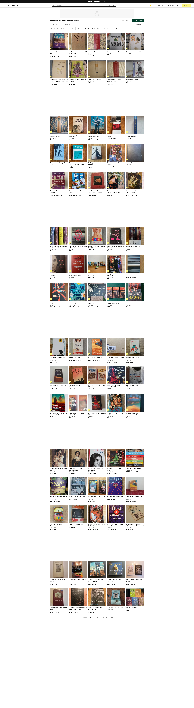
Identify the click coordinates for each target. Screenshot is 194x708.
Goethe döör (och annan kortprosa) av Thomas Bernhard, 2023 (77, 163)
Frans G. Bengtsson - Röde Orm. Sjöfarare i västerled (58, 135)
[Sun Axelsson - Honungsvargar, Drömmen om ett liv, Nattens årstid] (135, 514)
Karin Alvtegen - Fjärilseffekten (96, 357)
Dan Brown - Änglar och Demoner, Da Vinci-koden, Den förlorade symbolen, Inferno (58, 247)
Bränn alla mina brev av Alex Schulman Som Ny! (57, 274)
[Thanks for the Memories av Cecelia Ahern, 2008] (59, 180)
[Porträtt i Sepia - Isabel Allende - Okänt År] (59, 458)
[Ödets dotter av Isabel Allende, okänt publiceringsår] (78, 458)
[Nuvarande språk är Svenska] (150, 5)
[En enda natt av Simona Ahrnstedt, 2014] (97, 403)
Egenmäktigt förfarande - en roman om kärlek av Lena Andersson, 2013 (57, 358)
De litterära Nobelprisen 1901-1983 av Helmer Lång (78, 52)
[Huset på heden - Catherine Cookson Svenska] (135, 180)
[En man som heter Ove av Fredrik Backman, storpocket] (97, 125)
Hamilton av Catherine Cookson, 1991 (58, 52)
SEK (155, 5)
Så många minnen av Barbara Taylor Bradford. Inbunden (114, 191)
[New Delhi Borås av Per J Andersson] (59, 514)
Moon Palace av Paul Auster (133, 274)
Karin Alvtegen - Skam (74, 357)
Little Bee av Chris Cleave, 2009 (115, 607)
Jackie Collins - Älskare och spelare (135, 163)
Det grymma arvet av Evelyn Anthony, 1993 (114, 274)
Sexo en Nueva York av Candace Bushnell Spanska (115, 247)
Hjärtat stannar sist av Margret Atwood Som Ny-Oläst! (77, 274)
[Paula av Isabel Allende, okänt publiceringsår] (97, 458)
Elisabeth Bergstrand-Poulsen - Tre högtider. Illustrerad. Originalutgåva (59, 80)
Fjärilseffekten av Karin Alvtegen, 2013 (134, 497)
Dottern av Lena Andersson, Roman (133, 358)
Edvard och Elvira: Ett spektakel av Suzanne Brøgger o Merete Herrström (97, 191)
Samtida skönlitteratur (58, 24)
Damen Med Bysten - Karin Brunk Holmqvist (77, 80)
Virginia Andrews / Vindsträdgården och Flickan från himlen (97, 497)
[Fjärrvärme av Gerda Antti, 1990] (78, 486)
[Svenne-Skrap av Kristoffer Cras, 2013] (78, 569)
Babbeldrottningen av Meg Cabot (96, 246)
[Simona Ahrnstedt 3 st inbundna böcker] (116, 458)
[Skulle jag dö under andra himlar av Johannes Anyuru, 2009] (78, 597)
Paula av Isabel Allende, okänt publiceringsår (95, 469)
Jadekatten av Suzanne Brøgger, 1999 (58, 608)
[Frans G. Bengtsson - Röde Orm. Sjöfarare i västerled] (59, 125)
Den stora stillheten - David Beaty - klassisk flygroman (134, 135)
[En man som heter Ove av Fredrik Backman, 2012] (116, 347)
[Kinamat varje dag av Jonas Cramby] (78, 180)
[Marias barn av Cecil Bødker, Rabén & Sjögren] (97, 375)
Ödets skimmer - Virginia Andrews (115, 163)
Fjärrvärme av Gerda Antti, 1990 (77, 496)
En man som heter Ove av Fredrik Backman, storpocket (96, 135)
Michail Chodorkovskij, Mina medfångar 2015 (95, 608)
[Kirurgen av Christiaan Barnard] (116, 41)
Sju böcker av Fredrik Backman (96, 274)
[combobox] (81, 5)
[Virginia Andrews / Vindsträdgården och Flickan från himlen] (97, 486)
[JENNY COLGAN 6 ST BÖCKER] (135, 458)
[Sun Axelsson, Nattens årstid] (78, 514)
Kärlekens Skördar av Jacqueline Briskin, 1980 (96, 525)
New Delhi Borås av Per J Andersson (56, 525)
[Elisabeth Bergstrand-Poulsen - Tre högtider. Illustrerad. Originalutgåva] (59, 69)
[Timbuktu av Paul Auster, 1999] (59, 153)
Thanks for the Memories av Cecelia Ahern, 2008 (57, 191)
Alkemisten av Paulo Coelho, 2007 (58, 385)
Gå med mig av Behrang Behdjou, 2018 (58, 302)
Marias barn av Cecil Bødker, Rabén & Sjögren (97, 386)
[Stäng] (192, 1)
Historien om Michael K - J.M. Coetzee (76, 386)
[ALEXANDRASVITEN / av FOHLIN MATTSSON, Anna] (78, 403)
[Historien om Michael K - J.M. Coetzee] (78, 375)
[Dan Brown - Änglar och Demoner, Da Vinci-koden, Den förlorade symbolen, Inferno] (59, 236)
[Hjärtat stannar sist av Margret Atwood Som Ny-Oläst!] (78, 264)
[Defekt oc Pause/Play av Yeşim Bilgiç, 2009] (135, 569)
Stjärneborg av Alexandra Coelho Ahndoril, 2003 (58, 580)
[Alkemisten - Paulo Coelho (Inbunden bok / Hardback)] (135, 403)
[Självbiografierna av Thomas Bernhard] (97, 153)
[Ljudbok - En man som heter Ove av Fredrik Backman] (97, 569)
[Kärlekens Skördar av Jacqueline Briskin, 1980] (97, 514)
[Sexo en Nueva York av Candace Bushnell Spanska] (116, 236)
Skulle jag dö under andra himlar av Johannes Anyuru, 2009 (78, 608)
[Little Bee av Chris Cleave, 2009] (116, 597)
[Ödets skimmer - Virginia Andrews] (116, 153)
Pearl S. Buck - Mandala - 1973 (133, 51)
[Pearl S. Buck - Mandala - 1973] (135, 41)
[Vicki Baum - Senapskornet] (97, 41)
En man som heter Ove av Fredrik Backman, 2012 (115, 358)
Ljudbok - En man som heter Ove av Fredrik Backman (96, 580)
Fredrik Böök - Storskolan (94, 79)
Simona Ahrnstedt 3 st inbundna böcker (115, 469)
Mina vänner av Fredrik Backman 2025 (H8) (134, 302)
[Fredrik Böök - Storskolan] (97, 69)
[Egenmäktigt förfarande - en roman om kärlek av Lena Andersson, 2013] (59, 347)
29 (106, 617)
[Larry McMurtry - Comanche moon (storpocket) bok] (59, 403)
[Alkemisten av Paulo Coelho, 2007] (59, 375)
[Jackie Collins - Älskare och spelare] (135, 153)
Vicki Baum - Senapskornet (95, 51)
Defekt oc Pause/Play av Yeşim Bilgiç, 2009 (134, 580)
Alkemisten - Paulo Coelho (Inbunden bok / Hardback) (133, 414)
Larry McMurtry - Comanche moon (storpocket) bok (58, 414)
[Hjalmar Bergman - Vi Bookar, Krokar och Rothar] (116, 69)
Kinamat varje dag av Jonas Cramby (76, 191)
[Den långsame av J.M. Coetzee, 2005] (135, 375)
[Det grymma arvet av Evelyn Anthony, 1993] (116, 264)
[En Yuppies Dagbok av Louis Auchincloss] (78, 125)
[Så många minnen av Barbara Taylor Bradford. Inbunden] (116, 180)
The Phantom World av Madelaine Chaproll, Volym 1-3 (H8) (115, 302)
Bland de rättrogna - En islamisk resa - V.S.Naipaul (115, 525)
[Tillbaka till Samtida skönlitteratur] (51, 24)
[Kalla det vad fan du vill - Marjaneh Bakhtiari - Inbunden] (78, 236)
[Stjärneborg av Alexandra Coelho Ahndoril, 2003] (59, 569)
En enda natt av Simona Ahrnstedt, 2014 (97, 414)
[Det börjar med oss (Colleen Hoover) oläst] (78, 292)
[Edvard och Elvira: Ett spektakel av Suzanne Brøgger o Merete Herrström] (97, 180)
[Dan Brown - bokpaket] (135, 597)
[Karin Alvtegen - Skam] (78, 347)
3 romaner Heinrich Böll (113, 135)
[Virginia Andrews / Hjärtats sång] (116, 486)
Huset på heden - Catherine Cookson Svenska (133, 191)
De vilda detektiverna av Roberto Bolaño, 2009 (96, 302)
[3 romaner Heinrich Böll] (116, 125)
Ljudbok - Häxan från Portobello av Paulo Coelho (116, 580)
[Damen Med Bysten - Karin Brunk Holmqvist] (78, 69)
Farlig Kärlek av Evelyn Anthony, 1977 (115, 414)
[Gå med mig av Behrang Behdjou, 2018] (59, 292)
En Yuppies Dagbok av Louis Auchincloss (76, 135)
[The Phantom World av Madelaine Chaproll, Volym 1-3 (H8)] (116, 292)
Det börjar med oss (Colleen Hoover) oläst (76, 302)
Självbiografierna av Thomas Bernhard (95, 163)
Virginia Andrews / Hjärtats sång (115, 496)
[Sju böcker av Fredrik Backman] (97, 264)
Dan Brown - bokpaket (131, 607)
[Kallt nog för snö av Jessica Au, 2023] (135, 236)
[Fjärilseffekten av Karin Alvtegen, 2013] (135, 486)
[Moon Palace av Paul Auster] (135, 264)
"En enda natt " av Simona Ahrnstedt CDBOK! (113, 386)
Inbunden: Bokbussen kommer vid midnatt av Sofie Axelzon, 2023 (58, 497)
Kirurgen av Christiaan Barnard (114, 51)
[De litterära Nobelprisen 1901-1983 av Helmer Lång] (78, 41)
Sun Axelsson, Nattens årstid (76, 524)
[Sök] (109, 5)
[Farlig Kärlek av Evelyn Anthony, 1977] (116, 403)
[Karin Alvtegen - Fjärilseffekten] (97, 347)
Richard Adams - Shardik (132, 79)
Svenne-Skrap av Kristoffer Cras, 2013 (77, 580)
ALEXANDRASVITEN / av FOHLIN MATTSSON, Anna (77, 414)
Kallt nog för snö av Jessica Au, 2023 (134, 247)
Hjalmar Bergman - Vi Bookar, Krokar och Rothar (114, 80)
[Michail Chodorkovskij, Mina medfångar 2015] (97, 597)
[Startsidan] (14, 5)
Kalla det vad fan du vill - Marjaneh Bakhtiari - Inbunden (78, 247)
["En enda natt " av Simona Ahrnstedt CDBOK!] (116, 375)
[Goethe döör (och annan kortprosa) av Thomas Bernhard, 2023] (78, 153)
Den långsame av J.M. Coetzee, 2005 (134, 386)
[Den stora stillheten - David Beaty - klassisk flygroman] (135, 125)
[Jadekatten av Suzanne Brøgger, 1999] (59, 597)
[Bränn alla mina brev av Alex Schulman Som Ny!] (59, 264)
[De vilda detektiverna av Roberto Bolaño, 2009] (97, 292)
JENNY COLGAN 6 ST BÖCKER (133, 468)
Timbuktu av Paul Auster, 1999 (58, 163)
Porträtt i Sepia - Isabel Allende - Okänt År (58, 469)
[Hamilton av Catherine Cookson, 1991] (59, 41)
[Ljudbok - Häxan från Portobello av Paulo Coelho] (116, 569)
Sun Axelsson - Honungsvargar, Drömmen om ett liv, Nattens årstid (135, 525)
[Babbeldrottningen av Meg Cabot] (97, 236)
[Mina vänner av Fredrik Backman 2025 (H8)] (135, 292)
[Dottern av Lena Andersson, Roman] (135, 347)
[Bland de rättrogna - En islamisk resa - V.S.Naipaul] (116, 514)
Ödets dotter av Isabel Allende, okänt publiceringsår (77, 469)
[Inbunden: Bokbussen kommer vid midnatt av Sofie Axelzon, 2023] (59, 486)
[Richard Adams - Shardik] (135, 69)
